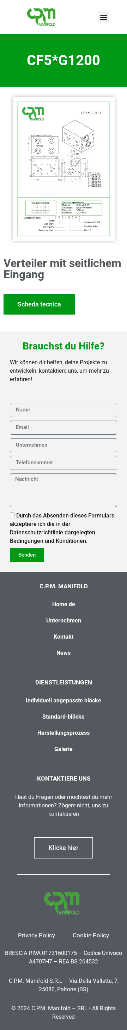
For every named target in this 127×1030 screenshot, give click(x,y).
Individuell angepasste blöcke (63, 700)
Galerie (63, 749)
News (63, 653)
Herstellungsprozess (63, 733)
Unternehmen (63, 620)
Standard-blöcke (63, 716)
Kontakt (63, 636)
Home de (63, 604)
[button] (103, 17)
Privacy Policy (36, 935)
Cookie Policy (91, 935)
